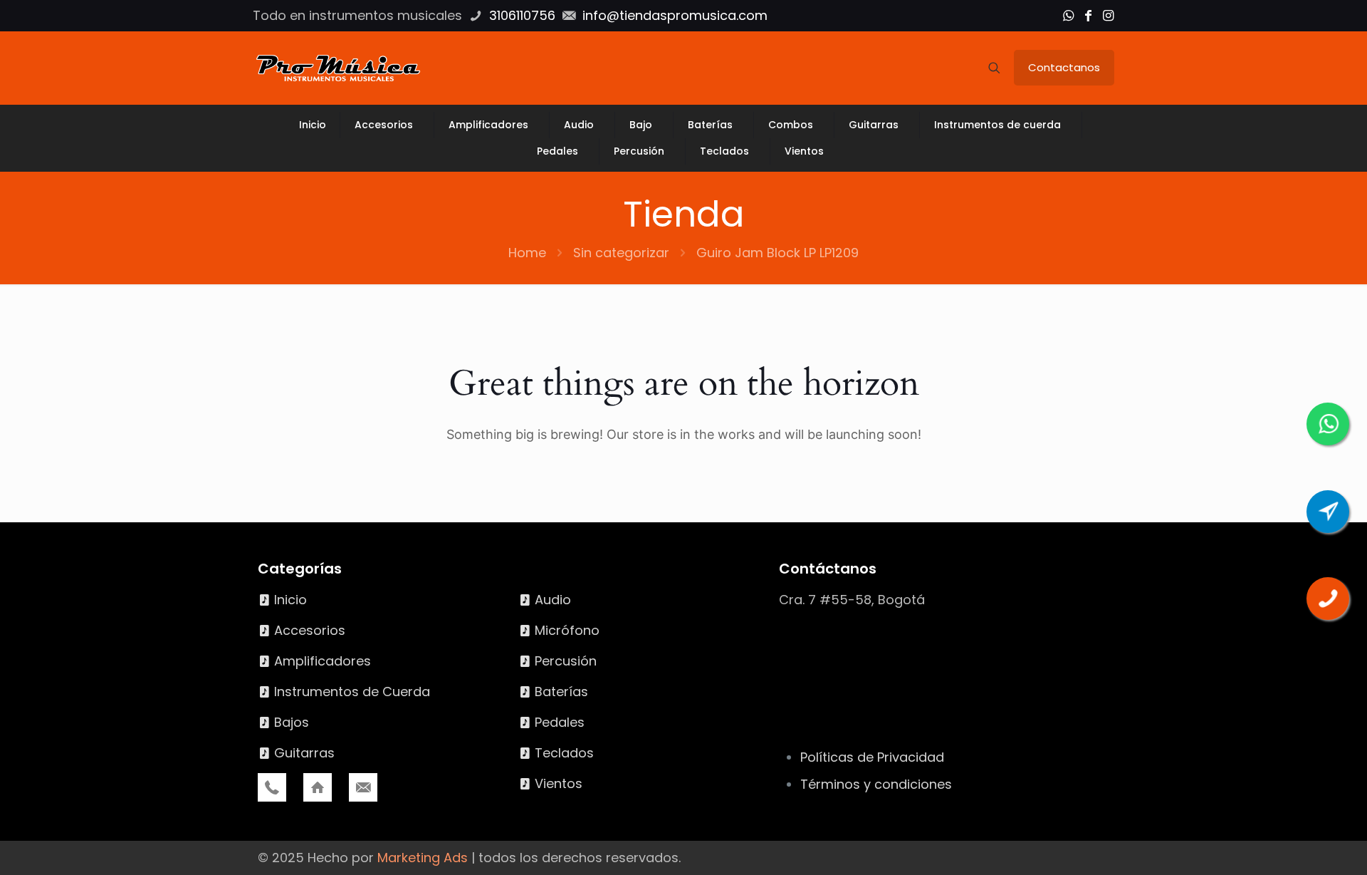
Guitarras (304, 753)
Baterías (561, 691)
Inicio (290, 600)
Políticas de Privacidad (872, 757)
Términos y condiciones (876, 784)
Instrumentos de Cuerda (352, 691)
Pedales (560, 722)
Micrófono (567, 630)
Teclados (564, 753)
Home (527, 253)
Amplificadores (322, 661)
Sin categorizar (621, 253)
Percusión (566, 661)
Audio (553, 600)
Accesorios (309, 630)
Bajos (291, 722)
